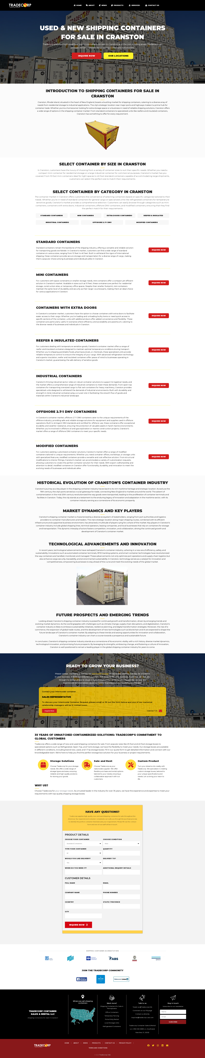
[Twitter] (153, 1045)
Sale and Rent (103, 761)
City (67, 912)
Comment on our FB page (142, 1010)
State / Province (111, 902)
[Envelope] (167, 1045)
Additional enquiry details (117, 868)
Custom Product (148, 761)
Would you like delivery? (78, 858)
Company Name (72, 892)
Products (96, 1043)
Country (69, 902)
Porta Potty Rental (112, 1019)
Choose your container (77, 839)
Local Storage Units (112, 1023)
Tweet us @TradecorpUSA (142, 1007)
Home (67, 1043)
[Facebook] (148, 1045)
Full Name (70, 883)
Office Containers (111, 1012)
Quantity (107, 849)
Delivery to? (109, 858)
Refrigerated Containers (112, 1026)
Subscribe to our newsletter (173, 1006)
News (85, 1043)
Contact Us (152, 711)
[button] (41, 958)
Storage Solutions (62, 761)
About (76, 1043)
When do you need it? (76, 868)
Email (106, 883)
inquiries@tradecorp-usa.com (142, 1017)
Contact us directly (142, 1014)
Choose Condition (112, 839)
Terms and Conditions (98, 1048)
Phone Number (110, 892)
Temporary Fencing (112, 1016)
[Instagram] (158, 1045)
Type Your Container (75, 849)
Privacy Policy (125, 1043)
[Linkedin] (162, 1045)
